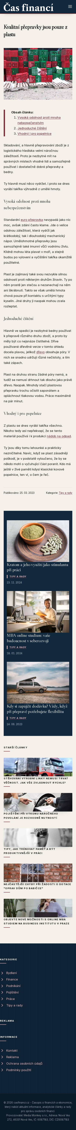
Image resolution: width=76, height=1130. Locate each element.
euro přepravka (32, 220)
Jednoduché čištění (32, 128)
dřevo (40, 352)
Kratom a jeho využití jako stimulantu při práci (37, 567)
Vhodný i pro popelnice (34, 133)
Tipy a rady (65, 492)
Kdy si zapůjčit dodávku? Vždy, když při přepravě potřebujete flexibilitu (37, 708)
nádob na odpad (59, 436)
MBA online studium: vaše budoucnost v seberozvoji (28, 638)
